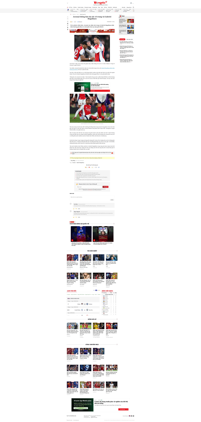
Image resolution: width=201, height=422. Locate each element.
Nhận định (110, 7)
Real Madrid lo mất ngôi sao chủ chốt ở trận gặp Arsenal (87, 172)
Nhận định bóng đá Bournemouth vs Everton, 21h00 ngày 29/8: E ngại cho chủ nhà (72, 263)
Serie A (96, 294)
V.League (68, 294)
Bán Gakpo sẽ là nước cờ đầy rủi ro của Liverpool (98, 389)
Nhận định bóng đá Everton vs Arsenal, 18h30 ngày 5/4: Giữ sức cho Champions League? (91, 178)
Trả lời (79, 208)
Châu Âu (74, 14)
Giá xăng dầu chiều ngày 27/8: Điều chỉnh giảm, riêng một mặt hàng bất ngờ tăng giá (85, 263)
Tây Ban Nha (94, 7)
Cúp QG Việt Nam (74, 294)
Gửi (112, 199)
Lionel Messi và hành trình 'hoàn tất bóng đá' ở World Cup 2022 (122, 21)
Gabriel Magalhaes (80, 162)
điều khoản (90, 189)
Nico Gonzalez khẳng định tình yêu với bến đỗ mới (72, 373)
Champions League (87, 7)
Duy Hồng (73, 160)
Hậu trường (82, 284)
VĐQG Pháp (108, 285)
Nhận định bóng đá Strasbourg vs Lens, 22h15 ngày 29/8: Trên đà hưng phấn (111, 282)
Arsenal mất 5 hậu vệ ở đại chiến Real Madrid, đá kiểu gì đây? (88, 174)
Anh (77, 14)
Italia (102, 7)
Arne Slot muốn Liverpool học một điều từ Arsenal (86, 175)
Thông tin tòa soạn (69, 420)
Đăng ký (105, 186)
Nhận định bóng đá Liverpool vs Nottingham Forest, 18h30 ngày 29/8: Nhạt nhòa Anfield (98, 374)
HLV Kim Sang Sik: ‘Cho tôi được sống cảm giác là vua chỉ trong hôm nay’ (72, 331)
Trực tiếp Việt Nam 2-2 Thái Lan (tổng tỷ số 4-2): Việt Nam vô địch (126, 42)
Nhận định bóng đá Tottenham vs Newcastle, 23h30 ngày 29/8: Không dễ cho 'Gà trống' (98, 357)
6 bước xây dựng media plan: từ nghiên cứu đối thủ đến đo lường (111, 402)
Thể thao (105, 7)
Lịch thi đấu (71, 291)
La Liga (92, 294)
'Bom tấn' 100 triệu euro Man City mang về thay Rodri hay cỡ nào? (98, 263)
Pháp (99, 7)
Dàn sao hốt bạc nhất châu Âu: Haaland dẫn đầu (111, 263)
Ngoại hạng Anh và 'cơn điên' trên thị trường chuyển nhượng (72, 281)
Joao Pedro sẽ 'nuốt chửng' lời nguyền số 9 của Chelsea (85, 373)
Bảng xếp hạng (107, 291)
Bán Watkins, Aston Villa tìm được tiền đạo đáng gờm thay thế (111, 390)
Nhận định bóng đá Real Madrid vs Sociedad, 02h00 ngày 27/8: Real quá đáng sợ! (127, 56)
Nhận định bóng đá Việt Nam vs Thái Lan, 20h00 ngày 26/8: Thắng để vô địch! (111, 332)
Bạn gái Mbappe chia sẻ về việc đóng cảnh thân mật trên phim (85, 281)
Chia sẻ (80, 21)
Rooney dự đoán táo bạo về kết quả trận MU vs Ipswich (111, 373)
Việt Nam (75, 7)
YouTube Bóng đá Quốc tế (79, 224)
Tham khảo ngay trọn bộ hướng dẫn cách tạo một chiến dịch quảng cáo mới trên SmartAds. (100, 88)
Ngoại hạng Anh (83, 14)
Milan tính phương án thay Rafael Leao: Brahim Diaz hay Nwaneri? (98, 281)
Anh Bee (76, 204)
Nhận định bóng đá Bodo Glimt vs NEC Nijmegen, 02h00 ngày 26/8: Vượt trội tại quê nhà (98, 332)
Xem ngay (93, 90)
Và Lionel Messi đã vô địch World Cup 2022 (122, 31)
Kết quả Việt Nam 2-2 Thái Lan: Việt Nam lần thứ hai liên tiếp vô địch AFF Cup (85, 332)
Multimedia (115, 7)
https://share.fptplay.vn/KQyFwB (96, 157)
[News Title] (68, 27)
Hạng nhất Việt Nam (80, 294)
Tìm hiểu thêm (122, 409)
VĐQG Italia (95, 284)
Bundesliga (100, 294)
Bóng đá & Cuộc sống (83, 267)
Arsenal (74, 162)
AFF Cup (70, 7)
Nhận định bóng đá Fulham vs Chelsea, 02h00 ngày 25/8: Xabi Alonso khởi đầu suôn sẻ (126, 60)
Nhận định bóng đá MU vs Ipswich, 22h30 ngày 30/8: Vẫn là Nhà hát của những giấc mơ (72, 390)
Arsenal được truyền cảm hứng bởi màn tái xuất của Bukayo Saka (89, 179)
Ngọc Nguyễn (77, 211)
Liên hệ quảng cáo (76, 420)
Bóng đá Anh (129, 7)
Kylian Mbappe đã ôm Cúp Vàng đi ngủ (123, 26)
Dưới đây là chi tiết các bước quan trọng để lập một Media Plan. (107, 405)
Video (94, 266)
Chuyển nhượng (80, 7)
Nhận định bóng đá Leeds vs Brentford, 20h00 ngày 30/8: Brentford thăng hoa (84, 390)
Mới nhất (123, 7)
